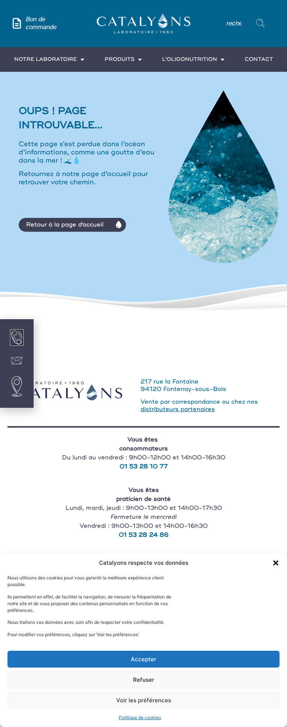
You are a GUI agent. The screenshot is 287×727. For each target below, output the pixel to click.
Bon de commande (41, 23)
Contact (259, 59)
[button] (276, 563)
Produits (120, 59)
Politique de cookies (140, 717)
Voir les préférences (143, 700)
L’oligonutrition (189, 59)
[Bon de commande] (16, 23)
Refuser (143, 679)
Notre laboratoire (45, 59)
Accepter (143, 659)
